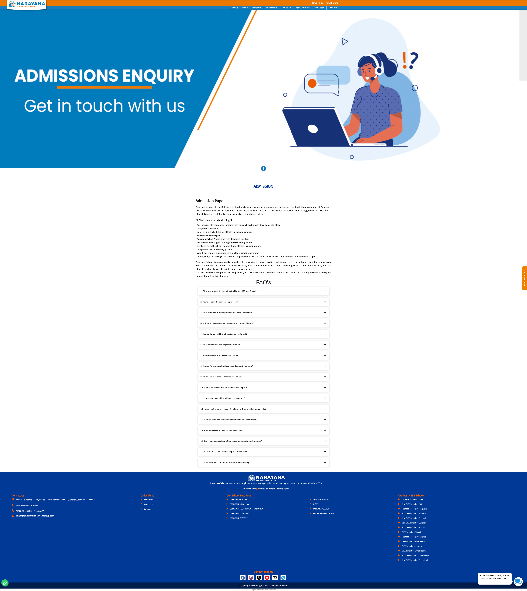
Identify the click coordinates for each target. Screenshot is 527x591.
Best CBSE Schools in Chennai (414, 518)
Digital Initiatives (302, 7)
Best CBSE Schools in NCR (412, 504)
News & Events (332, 3)
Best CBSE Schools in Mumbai (414, 513)
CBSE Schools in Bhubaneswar (414, 541)
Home (314, 3)
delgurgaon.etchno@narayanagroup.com (35, 515)
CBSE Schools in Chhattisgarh (414, 551)
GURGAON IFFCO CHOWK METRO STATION (246, 509)
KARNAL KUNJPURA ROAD (323, 513)
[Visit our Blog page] (275, 579)
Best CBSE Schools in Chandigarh (415, 560)
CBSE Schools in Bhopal (411, 532)
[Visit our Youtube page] (267, 579)
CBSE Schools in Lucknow (412, 546)
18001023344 (32, 505)
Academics (256, 7)
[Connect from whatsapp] (4, 582)
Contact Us (333, 7)
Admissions (149, 499)
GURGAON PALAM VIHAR (240, 513)
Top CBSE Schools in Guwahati (414, 537)
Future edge (319, 7)
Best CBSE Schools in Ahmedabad (415, 555)
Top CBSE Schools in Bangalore (414, 509)
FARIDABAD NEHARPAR (239, 504)
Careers (147, 509)
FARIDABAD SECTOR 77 (239, 518)
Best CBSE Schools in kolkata (413, 527)
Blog (321, 3)
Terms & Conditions (266, 488)
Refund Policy (283, 488)
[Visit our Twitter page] (259, 579)
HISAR (315, 504)
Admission (286, 7)
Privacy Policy (249, 488)
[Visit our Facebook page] (243, 579)
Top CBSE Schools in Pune (412, 499)
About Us (234, 7)
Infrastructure (271, 7)
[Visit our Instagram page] (251, 579)
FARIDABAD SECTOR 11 (322, 509)
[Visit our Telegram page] (283, 579)
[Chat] (518, 581)
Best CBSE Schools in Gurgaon (414, 523)
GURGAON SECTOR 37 (238, 499)
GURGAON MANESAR (321, 499)
